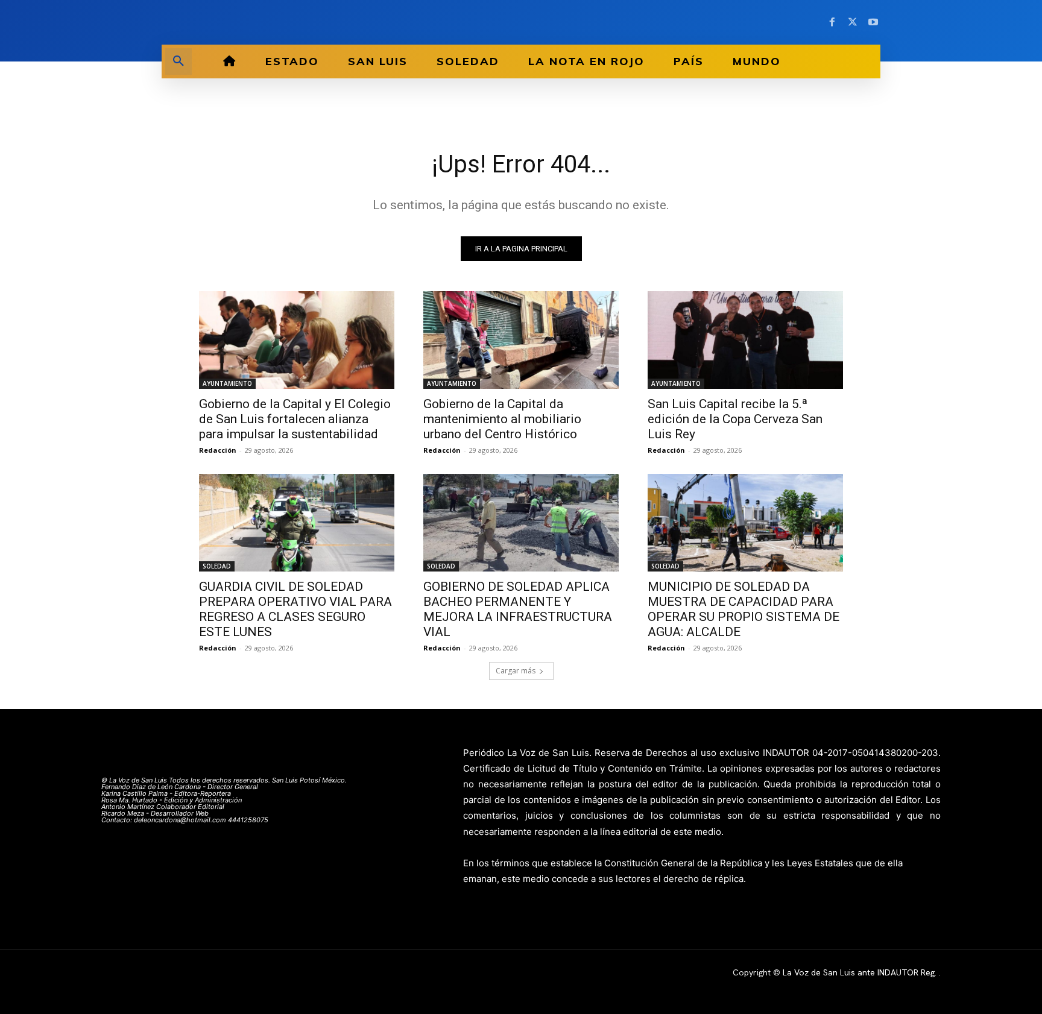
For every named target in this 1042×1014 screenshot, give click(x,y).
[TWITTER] (852, 22)
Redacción (217, 450)
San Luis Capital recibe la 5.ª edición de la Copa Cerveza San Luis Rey (735, 419)
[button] (178, 61)
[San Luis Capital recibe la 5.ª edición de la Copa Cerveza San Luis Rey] (745, 340)
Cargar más (515, 671)
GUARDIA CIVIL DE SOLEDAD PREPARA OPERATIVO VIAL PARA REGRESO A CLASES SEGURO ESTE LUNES (295, 609)
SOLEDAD (217, 566)
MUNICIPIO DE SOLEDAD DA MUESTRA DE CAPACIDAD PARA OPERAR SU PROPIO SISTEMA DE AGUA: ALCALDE (743, 609)
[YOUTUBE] (873, 22)
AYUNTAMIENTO (227, 383)
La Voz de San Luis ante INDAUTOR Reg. (861, 972)
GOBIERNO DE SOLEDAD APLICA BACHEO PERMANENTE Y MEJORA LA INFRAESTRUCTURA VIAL (517, 609)
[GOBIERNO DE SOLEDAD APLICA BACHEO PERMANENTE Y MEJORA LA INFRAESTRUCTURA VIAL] (521, 523)
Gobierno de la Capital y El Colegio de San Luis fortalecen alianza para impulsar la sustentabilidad (295, 419)
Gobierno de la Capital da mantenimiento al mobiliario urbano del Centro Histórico (502, 419)
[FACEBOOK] (832, 22)
